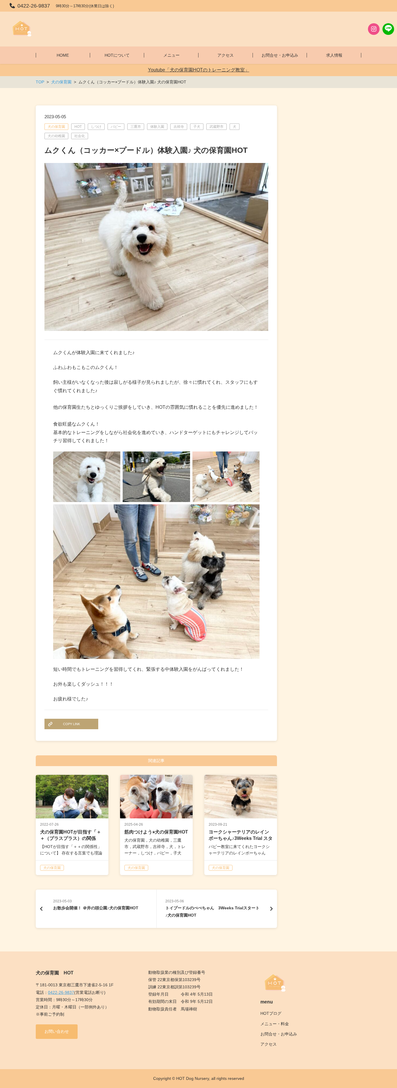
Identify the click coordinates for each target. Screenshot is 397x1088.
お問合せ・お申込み (278, 1034)
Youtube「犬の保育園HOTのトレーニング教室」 (198, 69)
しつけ (96, 127)
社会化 (79, 136)
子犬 (196, 127)
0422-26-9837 (61, 992)
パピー (116, 127)
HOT (78, 127)
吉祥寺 (179, 127)
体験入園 (157, 127)
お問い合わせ (56, 1031)
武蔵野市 (216, 127)
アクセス (268, 1044)
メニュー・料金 (274, 1023)
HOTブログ (270, 1013)
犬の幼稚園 (56, 136)
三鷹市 (135, 127)
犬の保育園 (56, 127)
